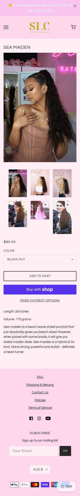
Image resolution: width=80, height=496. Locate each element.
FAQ (40, 377)
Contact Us (40, 392)
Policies (40, 400)
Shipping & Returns (40, 385)
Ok (65, 450)
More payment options (40, 300)
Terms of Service (40, 407)
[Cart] (74, 27)
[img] (31, 418)
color (9, 250)
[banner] (39, 27)
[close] (75, 6)
